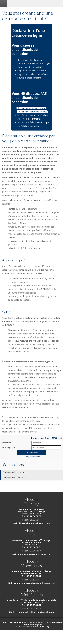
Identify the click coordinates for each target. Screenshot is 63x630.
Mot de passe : (9, 447)
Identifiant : (7, 443)
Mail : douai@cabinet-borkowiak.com (31, 554)
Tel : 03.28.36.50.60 (31, 516)
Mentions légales (33, 624)
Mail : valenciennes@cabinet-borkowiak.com (31, 583)
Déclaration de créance (13, 477)
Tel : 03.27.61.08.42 (31, 576)
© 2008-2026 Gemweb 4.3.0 (14, 622)
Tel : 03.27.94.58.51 (31, 547)
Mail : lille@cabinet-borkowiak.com (31, 523)
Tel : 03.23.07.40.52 (31, 605)
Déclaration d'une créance (14, 472)
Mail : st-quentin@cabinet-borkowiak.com (31, 612)
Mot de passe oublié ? (31, 456)
